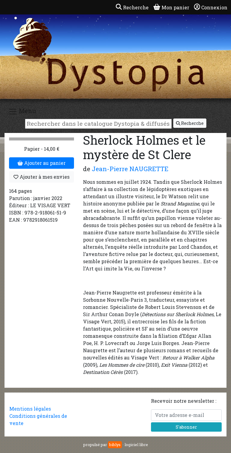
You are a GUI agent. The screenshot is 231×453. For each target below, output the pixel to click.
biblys (115, 444)
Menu (26, 111)
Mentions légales (30, 408)
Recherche (192, 123)
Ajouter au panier (44, 163)
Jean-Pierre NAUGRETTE (130, 169)
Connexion (214, 7)
